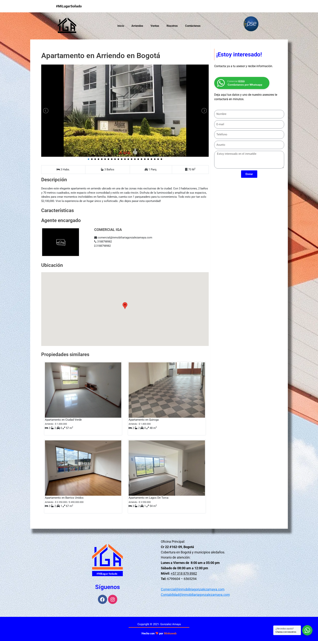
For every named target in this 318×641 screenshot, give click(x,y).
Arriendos (137, 25)
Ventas (155, 25)
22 (158, 159)
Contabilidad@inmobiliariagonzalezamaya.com (195, 595)
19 (148, 159)
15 (135, 159)
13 (128, 159)
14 (131, 159)
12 (125, 159)
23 (161, 159)
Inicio (120, 25)
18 (145, 159)
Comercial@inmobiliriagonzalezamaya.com (193, 589)
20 (151, 159)
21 (155, 159)
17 (141, 159)
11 (121, 159)
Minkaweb (170, 633)
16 (138, 159)
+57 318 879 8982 (184, 573)
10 (118, 159)
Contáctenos (193, 25)
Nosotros (172, 25)
